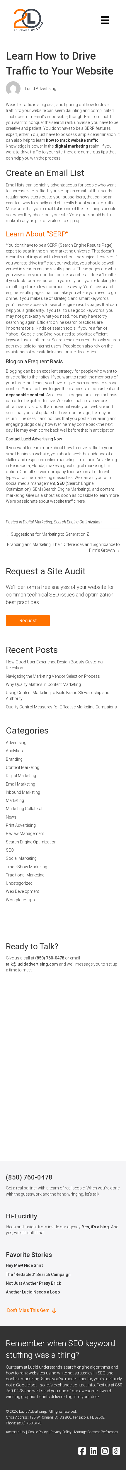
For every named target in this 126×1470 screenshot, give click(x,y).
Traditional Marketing (25, 875)
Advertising (16, 742)
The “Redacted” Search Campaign (38, 1274)
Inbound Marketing (23, 792)
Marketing (15, 800)
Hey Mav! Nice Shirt (24, 1265)
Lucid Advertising (40, 88)
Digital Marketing (37, 522)
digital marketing (71, 146)
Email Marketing (20, 784)
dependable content (25, 394)
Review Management (25, 833)
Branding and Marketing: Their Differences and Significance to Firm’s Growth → (63, 547)
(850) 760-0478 (49, 958)
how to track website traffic (72, 140)
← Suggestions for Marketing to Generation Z (47, 534)
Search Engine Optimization (77, 522)
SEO (61, 483)
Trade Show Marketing (26, 866)
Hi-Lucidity (21, 1216)
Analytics (14, 750)
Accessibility (15, 1432)
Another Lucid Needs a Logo (33, 1292)
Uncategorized (19, 883)
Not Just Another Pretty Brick (33, 1283)
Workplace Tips (20, 899)
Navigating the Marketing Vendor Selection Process (53, 676)
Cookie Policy (38, 1432)
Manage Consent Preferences (96, 1432)
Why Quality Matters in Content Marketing (43, 684)
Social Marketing (21, 858)
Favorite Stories (29, 1254)
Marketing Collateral (24, 808)
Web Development (22, 891)
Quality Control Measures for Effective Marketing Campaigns (61, 707)
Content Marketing (22, 767)
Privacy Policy (60, 1432)
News (11, 817)
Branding (14, 759)
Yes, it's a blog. (96, 1227)
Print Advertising (21, 825)
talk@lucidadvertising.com (32, 964)
